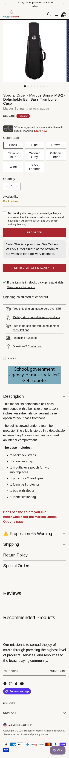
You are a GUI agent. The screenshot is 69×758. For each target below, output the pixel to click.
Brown (55, 145)
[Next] (64, 4)
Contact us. (35, 346)
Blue (34, 145)
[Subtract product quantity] (6, 186)
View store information (21, 287)
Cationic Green (56, 155)
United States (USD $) (19, 725)
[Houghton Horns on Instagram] (11, 684)
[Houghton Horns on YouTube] (22, 684)
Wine (13, 167)
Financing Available (25, 337)
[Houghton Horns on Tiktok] (17, 684)
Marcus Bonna (13, 108)
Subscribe (58, 671)
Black (13, 145)
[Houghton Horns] (11, 14)
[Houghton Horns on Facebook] (5, 684)
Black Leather (34, 167)
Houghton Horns (33, 730)
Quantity (9, 179)
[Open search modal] (48, 14)
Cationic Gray (34, 155)
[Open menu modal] (56, 14)
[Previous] (5, 4)
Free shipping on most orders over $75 (37, 308)
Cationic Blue (13, 155)
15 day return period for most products (36, 317)
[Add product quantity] (17, 186)
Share (12, 358)
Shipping (9, 297)
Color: (11, 138)
